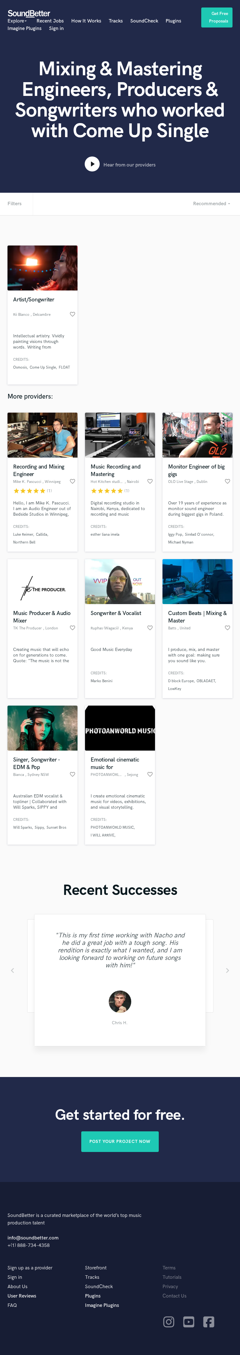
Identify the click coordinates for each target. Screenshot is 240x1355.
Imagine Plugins (25, 29)
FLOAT (64, 367)
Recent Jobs (50, 21)
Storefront (96, 1268)
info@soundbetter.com (33, 1238)
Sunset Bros (56, 827)
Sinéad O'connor (199, 534)
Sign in (56, 29)
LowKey (174, 689)
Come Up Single (43, 367)
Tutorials (172, 1277)
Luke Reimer (23, 534)
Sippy (39, 827)
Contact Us (174, 1296)
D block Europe (181, 681)
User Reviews (22, 1296)
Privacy (170, 1287)
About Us (18, 1287)
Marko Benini (101, 681)
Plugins (173, 21)
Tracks (116, 21)
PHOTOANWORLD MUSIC (112, 827)
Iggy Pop (175, 534)
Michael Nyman (180, 542)
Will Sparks (22, 827)
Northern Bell (24, 542)
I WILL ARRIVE (102, 835)
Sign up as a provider (30, 1268)
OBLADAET (206, 681)
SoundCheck (144, 21)
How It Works (86, 21)
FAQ (12, 1305)
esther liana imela (105, 534)
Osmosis (20, 367)
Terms (169, 1268)
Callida (41, 534)
